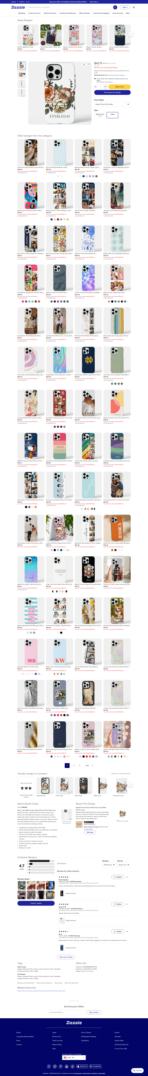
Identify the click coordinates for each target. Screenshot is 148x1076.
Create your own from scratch (66, 822)
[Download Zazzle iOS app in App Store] (82, 1066)
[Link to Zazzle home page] (18, 7)
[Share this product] (84, 64)
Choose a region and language (71, 1054)
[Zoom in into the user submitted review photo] (21, 885)
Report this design (122, 821)
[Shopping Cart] (134, 7)
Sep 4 (98, 80)
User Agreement (77, 1073)
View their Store (88, 829)
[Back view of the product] (60, 93)
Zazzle (13, 2)
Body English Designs (118, 75)
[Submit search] (115, 7)
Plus (27, 2)
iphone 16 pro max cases (25, 991)
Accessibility (101, 1073)
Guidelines (94, 1073)
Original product (71, 893)
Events (21, 2)
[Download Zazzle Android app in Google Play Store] (95, 1066)
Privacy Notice (87, 1073)
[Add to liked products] (89, 64)
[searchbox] (72, 7)
